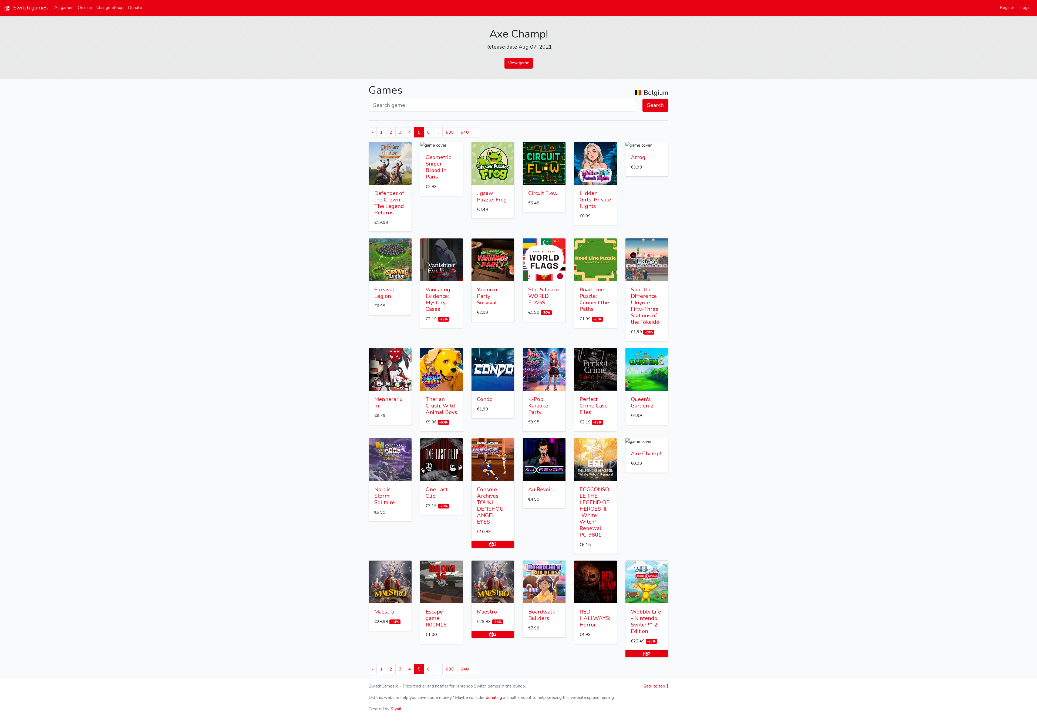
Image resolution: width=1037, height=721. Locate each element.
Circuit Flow (543, 193)
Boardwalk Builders (541, 615)
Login (1025, 8)
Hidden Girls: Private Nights (595, 200)
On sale (85, 8)
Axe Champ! (646, 453)
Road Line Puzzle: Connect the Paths (594, 299)
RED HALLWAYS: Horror (595, 618)
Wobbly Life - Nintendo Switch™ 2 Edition (646, 621)
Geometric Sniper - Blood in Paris (438, 167)
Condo (485, 399)
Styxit (396, 709)
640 (465, 132)
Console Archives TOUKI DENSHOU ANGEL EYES (490, 505)
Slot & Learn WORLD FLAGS (543, 296)
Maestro (384, 611)
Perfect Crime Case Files (594, 406)
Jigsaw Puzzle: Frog (492, 196)
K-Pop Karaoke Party (538, 406)
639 (450, 132)
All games (63, 8)
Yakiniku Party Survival (487, 296)
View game (518, 63)
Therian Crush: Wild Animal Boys (441, 406)
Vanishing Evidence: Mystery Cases (438, 299)
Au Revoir (540, 489)
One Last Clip (436, 493)
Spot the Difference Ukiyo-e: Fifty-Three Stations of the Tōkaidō (645, 306)
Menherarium (388, 402)
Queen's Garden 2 (642, 402)
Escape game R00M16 (436, 618)
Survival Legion (384, 293)
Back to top (654, 686)
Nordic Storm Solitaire (384, 496)
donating (494, 697)
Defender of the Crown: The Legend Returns (389, 203)
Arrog (638, 157)
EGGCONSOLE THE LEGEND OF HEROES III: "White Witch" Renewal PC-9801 (594, 512)
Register (1008, 8)
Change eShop (110, 8)
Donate (135, 8)
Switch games (30, 7)
